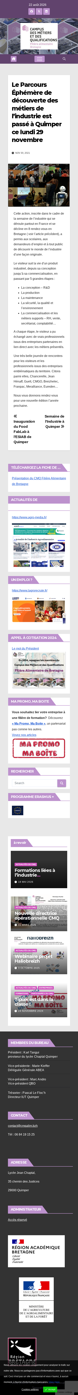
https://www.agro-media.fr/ (29, 517)
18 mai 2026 (25, 882)
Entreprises (46, 988)
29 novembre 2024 (30, 1011)
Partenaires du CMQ (42, 993)
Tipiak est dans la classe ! (34, 1002)
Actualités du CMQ (26, 864)
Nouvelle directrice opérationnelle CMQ (37, 916)
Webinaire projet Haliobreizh (33, 959)
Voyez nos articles (24, 735)
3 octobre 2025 (29, 968)
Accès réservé (17, 1219)
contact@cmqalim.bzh (23, 1125)
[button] (64, 58)
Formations (22, 993)
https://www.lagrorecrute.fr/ (29, 590)
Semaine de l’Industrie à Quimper (54, 421)
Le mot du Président (25, 648)
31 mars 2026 (27, 925)
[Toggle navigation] (39, 59)
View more (54, 1382)
